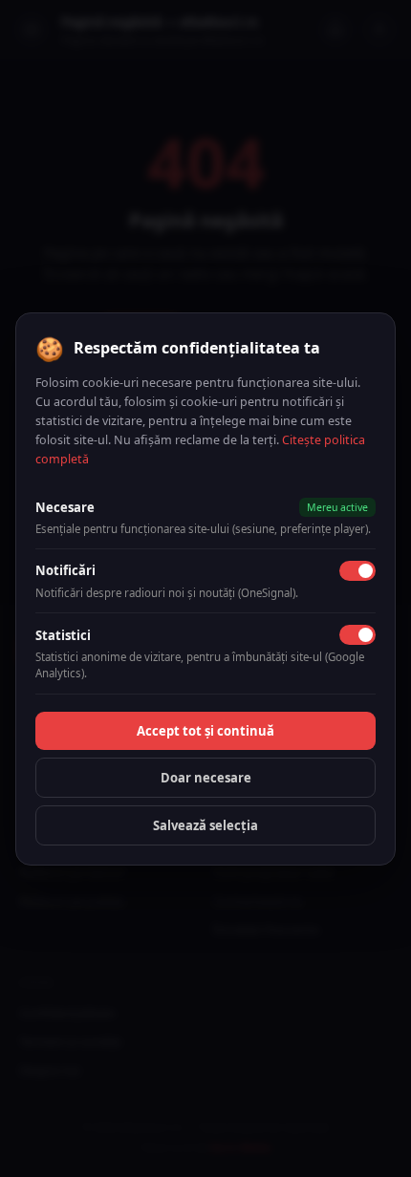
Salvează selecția (205, 825)
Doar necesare (206, 777)
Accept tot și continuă (205, 730)
